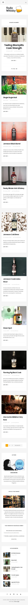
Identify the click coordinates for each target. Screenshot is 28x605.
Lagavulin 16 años (15, 582)
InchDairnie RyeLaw (15, 553)
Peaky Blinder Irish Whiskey (13, 188)
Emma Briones (19, 51)
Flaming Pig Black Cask (12, 372)
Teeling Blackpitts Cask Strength (14, 46)
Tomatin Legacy (15, 575)
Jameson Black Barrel (11, 144)
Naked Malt (14, 560)
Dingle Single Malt (10, 97)
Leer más (14, 60)
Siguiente (18, 445)
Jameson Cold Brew (11, 234)
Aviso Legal (16, 601)
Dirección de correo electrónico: (14, 530)
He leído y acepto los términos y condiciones (14, 536)
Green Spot (7, 328)
